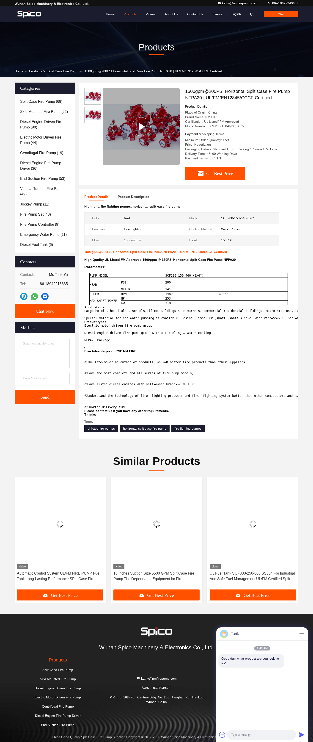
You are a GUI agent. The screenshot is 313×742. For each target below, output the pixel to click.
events (217, 14)
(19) (41, 153)
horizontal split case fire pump (144, 428)
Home (110, 14)
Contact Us (195, 14)
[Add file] (222, 735)
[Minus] (301, 633)
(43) (35, 214)
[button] (23, 535)
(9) (39, 224)
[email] (45, 296)
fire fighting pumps (188, 428)
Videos (151, 14)
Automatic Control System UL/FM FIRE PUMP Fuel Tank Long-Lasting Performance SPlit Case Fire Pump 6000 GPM (58, 576)
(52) (44, 112)
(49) (41, 191)
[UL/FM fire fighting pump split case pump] (141, 126)
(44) (40, 140)
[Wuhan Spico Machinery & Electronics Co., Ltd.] (29, 14)
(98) (41, 124)
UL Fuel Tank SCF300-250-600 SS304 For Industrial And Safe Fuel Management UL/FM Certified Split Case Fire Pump (252, 576)
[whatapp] (34, 296)
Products (130, 14)
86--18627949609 (284, 3)
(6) (36, 245)
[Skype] (24, 296)
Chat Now (45, 311)
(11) (34, 204)
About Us (171, 14)
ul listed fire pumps (101, 428)
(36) (40, 165)
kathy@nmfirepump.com (240, 3)
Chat (281, 14)
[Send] (301, 735)
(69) (41, 101)
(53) (42, 179)
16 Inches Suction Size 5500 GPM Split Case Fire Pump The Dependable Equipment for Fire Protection (153, 576)
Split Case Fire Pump (63, 71)
